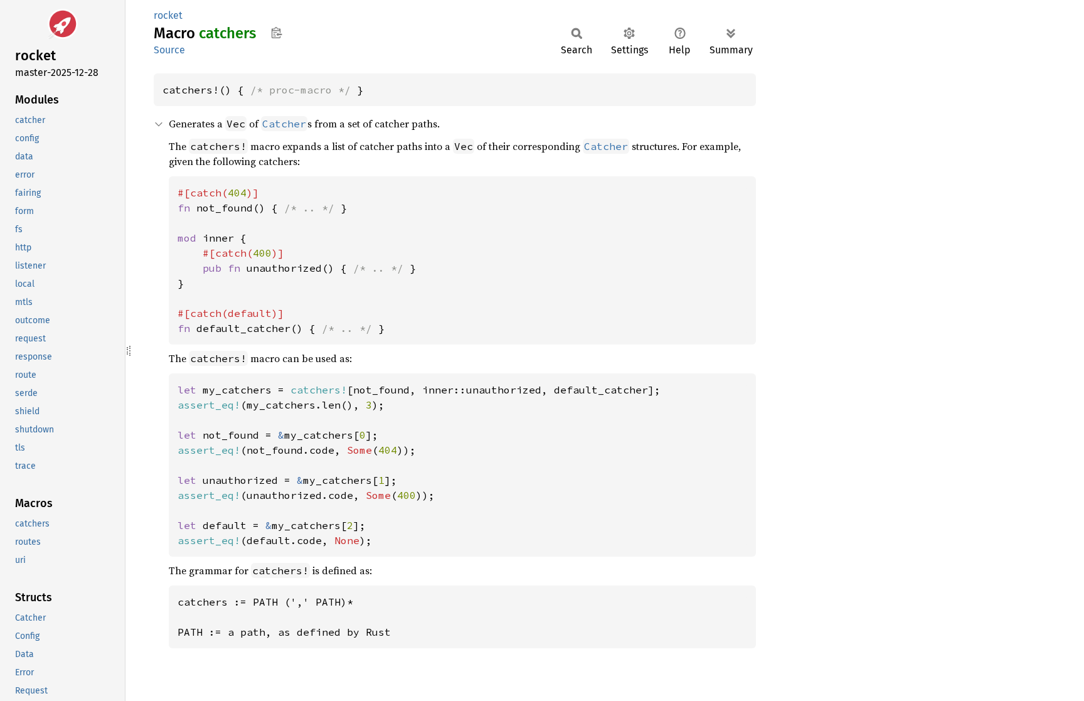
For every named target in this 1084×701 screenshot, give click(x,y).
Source (169, 50)
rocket (168, 15)
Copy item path (276, 32)
